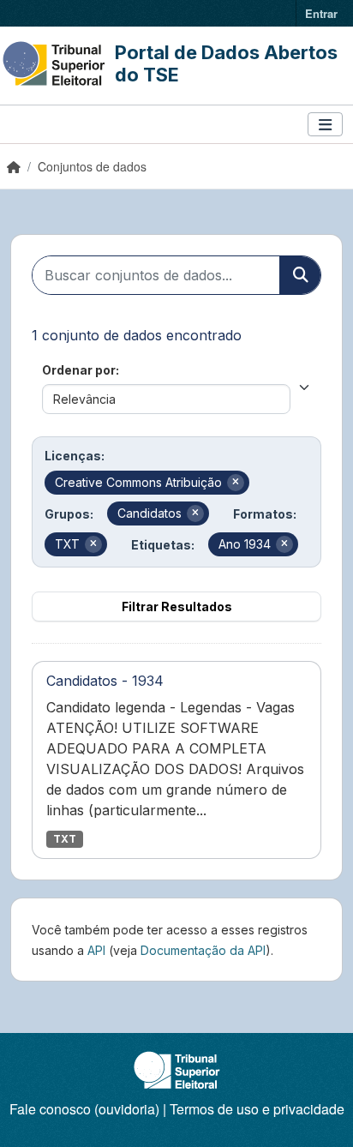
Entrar (321, 13)
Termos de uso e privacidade (257, 1109)
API (96, 950)
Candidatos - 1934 (105, 680)
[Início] (14, 166)
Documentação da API (203, 950)
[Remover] (235, 482)
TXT (64, 838)
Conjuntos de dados (92, 166)
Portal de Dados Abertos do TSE (226, 63)
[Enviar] (299, 275)
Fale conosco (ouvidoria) (84, 1109)
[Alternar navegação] (325, 124)
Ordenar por (79, 370)
